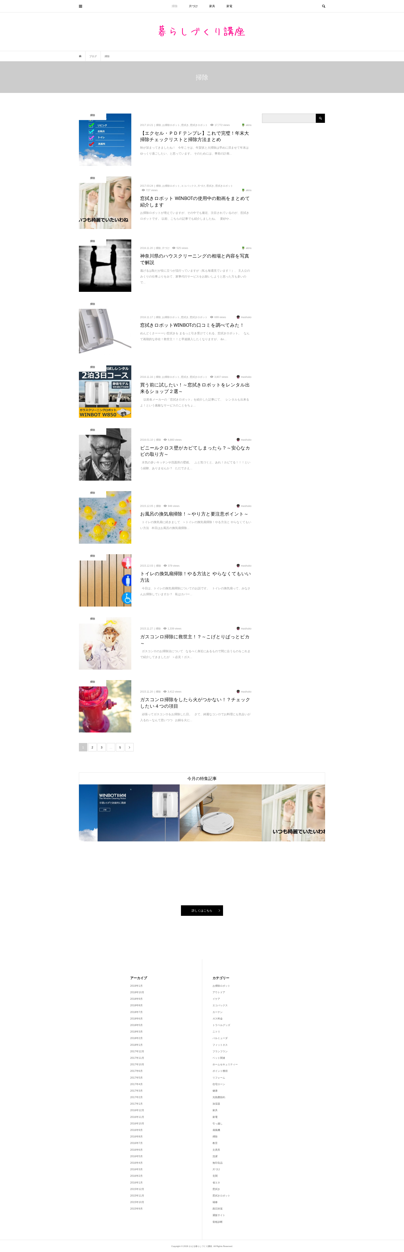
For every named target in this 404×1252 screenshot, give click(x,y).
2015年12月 (137, 1189)
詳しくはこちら (202, 910)
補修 (215, 1202)
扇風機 (216, 1130)
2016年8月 (136, 1136)
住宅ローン (219, 1084)
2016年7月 (136, 1143)
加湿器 (216, 1103)
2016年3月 (136, 1169)
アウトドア (219, 992)
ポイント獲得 (220, 1071)
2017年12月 (137, 1051)
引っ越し (218, 1123)
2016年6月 (136, 1149)
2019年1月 (136, 985)
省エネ (216, 1182)
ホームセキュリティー (225, 1064)
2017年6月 (136, 1071)
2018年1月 (136, 1044)
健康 (215, 1090)
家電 (229, 6)
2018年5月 (136, 1025)
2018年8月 (136, 1005)
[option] (120, 812)
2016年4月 (136, 1162)
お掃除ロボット (221, 985)
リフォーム (219, 1077)
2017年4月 (136, 1084)
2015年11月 (137, 1195)
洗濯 (215, 1156)
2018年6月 (136, 1018)
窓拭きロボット (221, 1195)
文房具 (216, 1149)
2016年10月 (137, 1123)
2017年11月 (137, 1057)
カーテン (218, 1012)
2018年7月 (136, 1012)
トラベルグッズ (221, 1025)
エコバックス (220, 1005)
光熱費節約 (219, 1097)
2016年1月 (136, 1182)
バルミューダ (220, 1038)
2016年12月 (137, 1110)
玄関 (215, 1175)
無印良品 (218, 1162)
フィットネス (220, 1044)
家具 (212, 6)
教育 (215, 1143)
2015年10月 (137, 1202)
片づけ (193, 6)
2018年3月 (136, 1031)
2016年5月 (136, 1156)
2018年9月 (136, 998)
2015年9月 (136, 1208)
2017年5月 (136, 1077)
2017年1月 (136, 1103)
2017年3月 (136, 1090)
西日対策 (218, 1208)
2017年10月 (137, 1064)
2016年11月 (137, 1117)
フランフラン (220, 1051)
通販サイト (219, 1215)
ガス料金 (218, 1018)
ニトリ (216, 1031)
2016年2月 (136, 1175)
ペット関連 (219, 1057)
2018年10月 (137, 992)
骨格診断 (218, 1221)
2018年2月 (136, 1038)
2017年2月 (136, 1097)
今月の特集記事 (202, 778)
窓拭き (216, 1189)
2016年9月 (136, 1130)
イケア (216, 998)
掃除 (175, 6)
